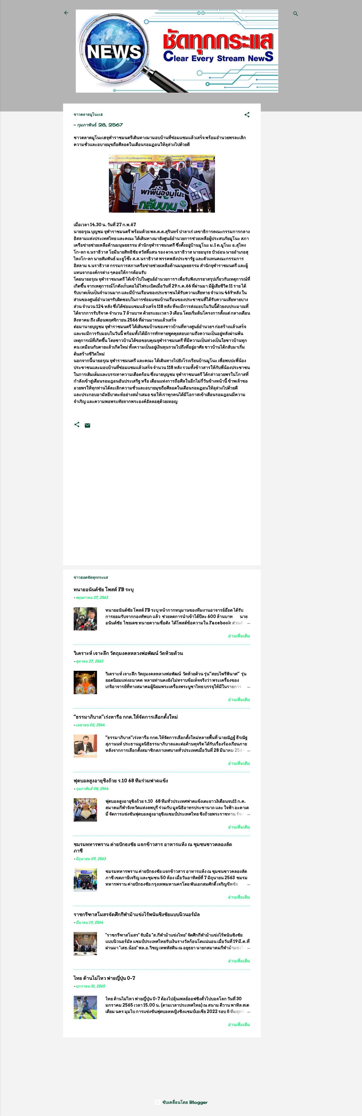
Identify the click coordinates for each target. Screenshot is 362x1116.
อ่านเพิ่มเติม (239, 635)
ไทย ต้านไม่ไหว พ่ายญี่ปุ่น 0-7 (104, 978)
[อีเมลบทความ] (87, 427)
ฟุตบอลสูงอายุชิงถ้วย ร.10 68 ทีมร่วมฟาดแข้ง (121, 780)
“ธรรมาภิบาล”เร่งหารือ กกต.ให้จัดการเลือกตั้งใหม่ (126, 717)
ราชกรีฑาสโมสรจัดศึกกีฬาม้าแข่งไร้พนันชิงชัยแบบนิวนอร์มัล (137, 914)
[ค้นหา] (296, 14)
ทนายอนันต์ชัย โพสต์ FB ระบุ (104, 589)
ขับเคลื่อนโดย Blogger (184, 1102)
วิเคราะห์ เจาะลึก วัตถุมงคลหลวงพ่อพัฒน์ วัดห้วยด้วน (128, 653)
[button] (247, 115)
